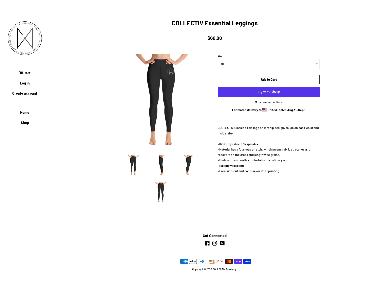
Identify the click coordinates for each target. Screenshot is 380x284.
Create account (24, 93)
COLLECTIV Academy (224, 269)
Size (220, 56)
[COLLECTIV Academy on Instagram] (214, 244)
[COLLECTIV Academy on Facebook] (207, 244)
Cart (26, 73)
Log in (25, 83)
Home (24, 112)
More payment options (269, 102)
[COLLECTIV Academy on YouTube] (222, 244)
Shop (25, 122)
